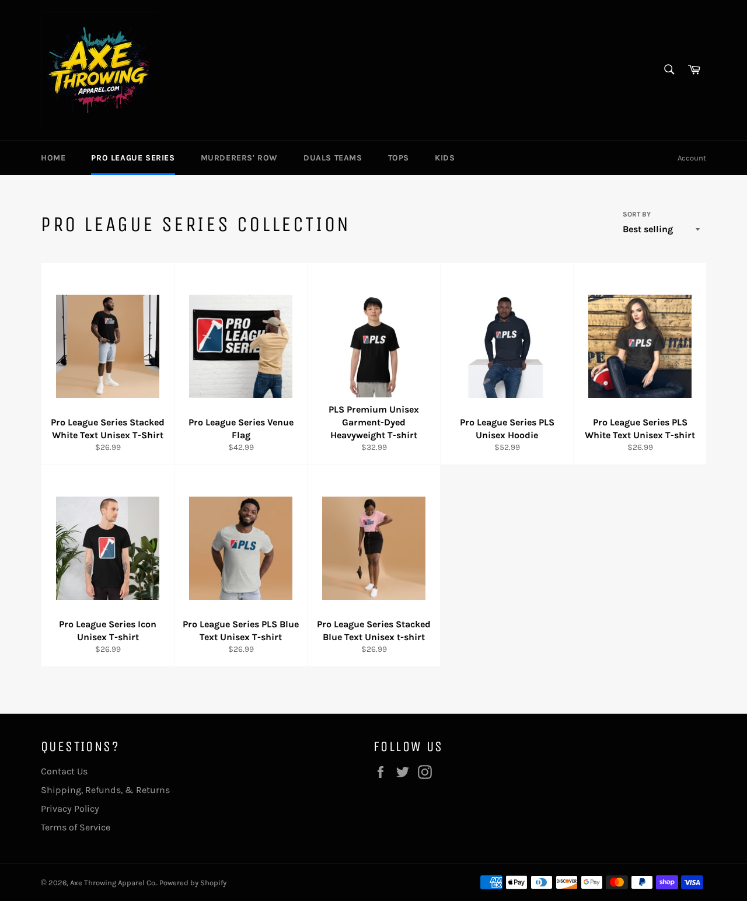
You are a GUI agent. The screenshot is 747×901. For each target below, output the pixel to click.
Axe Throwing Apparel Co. (113, 882)
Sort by (637, 214)
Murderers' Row (239, 158)
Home (53, 158)
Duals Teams (332, 158)
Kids (445, 158)
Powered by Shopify (192, 882)
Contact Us (64, 771)
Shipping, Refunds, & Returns (105, 789)
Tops (398, 158)
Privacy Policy (70, 808)
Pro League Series (132, 158)
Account (692, 157)
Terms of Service (75, 827)
